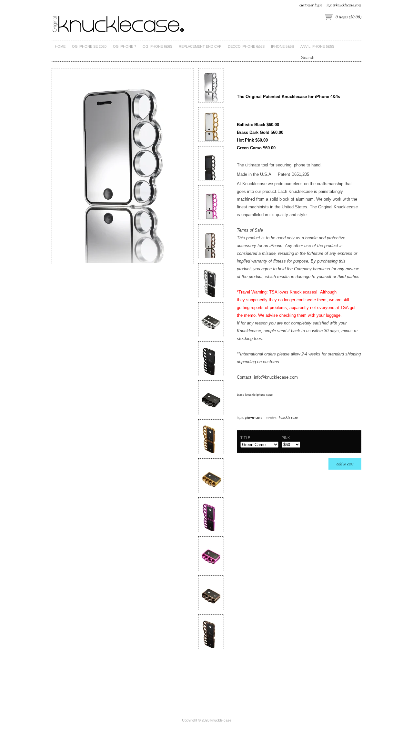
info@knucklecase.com (344, 4)
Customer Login (310, 4)
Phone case (253, 417)
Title (245, 438)
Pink (286, 438)
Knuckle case (288, 417)
